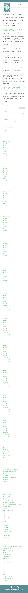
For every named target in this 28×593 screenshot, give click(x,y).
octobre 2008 (6, 314)
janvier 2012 (5, 232)
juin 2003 (5, 441)
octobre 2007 (6, 339)
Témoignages (6, 556)
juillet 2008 (5, 320)
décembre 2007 (6, 334)
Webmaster (7, 14)
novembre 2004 (6, 411)
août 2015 (5, 143)
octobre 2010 (6, 264)
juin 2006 (5, 372)
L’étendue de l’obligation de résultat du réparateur (14, 116)
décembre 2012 (6, 209)
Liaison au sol (6, 508)
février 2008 (5, 330)
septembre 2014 (6, 166)
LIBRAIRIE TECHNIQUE (8, 510)
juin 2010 (5, 272)
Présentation (5, 542)
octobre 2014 (6, 164)
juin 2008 (5, 322)
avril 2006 (5, 376)
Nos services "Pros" (7, 531)
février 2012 (5, 230)
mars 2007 (5, 353)
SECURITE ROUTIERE (7, 552)
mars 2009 (5, 303)
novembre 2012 (6, 212)
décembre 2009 (6, 284)
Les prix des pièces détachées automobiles (12, 504)
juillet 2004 (5, 420)
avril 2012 (5, 226)
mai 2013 (5, 199)
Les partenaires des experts (9, 502)
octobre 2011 (6, 239)
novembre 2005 (6, 386)
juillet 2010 (5, 270)
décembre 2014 (6, 160)
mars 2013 (5, 203)
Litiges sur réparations (8, 517)
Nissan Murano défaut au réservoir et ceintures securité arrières (13, 12)
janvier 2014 (5, 182)
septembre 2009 (6, 291)
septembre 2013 (6, 191)
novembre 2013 (6, 187)
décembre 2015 (6, 135)
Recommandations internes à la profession (12, 546)
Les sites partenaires (7, 506)
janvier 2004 (5, 432)
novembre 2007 (6, 336)
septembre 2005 (6, 391)
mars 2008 (5, 328)
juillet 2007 (5, 345)
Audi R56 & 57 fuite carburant (9, 471)
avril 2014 (5, 176)
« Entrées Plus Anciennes (8, 105)
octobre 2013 (6, 189)
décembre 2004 (6, 409)
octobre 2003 (6, 436)
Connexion (5, 574)
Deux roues (5, 481)
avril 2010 (5, 276)
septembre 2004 (6, 416)
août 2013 (5, 193)
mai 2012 (5, 224)
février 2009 (5, 305)
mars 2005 (5, 403)
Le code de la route (7, 496)
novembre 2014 (6, 162)
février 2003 (5, 447)
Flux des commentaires (8, 578)
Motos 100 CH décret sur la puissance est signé (13, 114)
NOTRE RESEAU (6, 537)
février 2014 (5, 180)
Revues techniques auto (8, 550)
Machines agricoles (7, 519)
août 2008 (5, 318)
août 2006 (5, 368)
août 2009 (5, 293)
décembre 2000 (6, 455)
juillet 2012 (5, 220)
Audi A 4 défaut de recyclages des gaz (11, 469)
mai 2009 (5, 299)
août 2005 (5, 393)
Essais (4, 488)
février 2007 (5, 355)
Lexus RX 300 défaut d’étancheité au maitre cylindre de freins (13, 68)
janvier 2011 (5, 257)
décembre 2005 (6, 384)
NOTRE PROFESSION (7, 535)
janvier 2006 (5, 382)
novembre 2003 (6, 434)
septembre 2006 (6, 366)
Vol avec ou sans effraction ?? (9, 569)
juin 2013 (5, 197)
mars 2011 (5, 253)
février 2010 (5, 280)
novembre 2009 (6, 287)
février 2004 (5, 430)
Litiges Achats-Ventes (7, 515)
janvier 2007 (5, 357)
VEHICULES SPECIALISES (8, 565)
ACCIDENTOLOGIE (7, 465)
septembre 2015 (6, 141)
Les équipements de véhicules (9, 500)
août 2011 (5, 243)
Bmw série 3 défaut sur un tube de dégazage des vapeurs (12, 30)
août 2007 (5, 343)
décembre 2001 (6, 451)
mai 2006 (5, 374)
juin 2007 (5, 347)
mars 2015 (5, 153)
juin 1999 (5, 457)
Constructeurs (6, 479)
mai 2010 (5, 274)
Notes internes (6, 533)
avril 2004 (5, 426)
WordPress (14, 591)
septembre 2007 (6, 341)
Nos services (5, 529)
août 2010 (5, 268)
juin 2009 (5, 297)
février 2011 (5, 255)
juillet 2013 (5, 195)
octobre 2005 (6, 389)
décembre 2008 (6, 309)
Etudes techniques (7, 490)
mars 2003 (5, 445)
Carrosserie (5, 475)
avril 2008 (5, 326)
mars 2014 (5, 178)
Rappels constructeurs (8, 544)
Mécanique (5, 523)
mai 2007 (5, 349)
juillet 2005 (5, 395)
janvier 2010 (5, 282)
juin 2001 (5, 453)
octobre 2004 (6, 413)
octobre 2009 (6, 289)
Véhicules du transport (8, 560)
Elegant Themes (13, 589)
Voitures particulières (7, 567)
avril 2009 (5, 301)
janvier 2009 (5, 307)
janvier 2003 (5, 449)
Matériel (4, 521)
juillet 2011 (5, 245)
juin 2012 (5, 222)
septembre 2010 (6, 266)
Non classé (19, 14)
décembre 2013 (6, 185)
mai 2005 (5, 399)
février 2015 (5, 155)
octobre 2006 (6, 364)
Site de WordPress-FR (7, 580)
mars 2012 (5, 228)
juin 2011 (5, 247)
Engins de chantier (7, 485)
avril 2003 (5, 443)
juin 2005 (5, 397)
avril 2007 (5, 351)
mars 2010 (5, 278)
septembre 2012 (6, 216)
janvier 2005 (5, 407)
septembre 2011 (6, 241)
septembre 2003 (6, 438)
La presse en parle (7, 494)
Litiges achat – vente (7, 513)
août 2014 (5, 168)
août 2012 (5, 218)
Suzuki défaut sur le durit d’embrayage (14, 87)
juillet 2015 (5, 145)
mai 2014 (5, 174)
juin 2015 (5, 147)
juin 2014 (5, 172)
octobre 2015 (6, 139)
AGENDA (5, 467)
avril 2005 (5, 401)
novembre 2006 (6, 361)
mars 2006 (5, 378)
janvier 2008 (5, 332)
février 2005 (5, 405)
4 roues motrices (6, 463)
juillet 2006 (5, 370)
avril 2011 (5, 251)
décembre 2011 (6, 234)
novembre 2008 (6, 311)
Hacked (4, 492)
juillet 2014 (5, 170)
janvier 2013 (5, 207)
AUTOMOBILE (6, 473)
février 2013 (5, 205)
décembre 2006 (6, 359)
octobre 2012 (6, 214)
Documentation (6, 483)
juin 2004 (5, 422)
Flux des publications (7, 576)
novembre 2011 (6, 237)
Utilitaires (5, 558)
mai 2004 (5, 424)
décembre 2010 (6, 259)
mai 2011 (5, 249)
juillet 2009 (5, 295)
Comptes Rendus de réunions (9, 477)
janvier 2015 (5, 157)
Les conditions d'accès (8, 498)
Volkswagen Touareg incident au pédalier (12, 121)
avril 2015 (5, 151)
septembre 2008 (6, 316)
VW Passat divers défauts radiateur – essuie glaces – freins (13, 49)
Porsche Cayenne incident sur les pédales (12, 123)
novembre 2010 (6, 262)
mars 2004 (5, 428)
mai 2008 (5, 324)
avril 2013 (5, 201)
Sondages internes (7, 554)
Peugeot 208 (5, 540)
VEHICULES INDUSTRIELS (8, 562)
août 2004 (5, 418)
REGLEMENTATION (7, 548)
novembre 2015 (6, 137)
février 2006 (5, 380)
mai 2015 (5, 149)
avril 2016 (5, 132)
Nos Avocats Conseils (7, 527)
